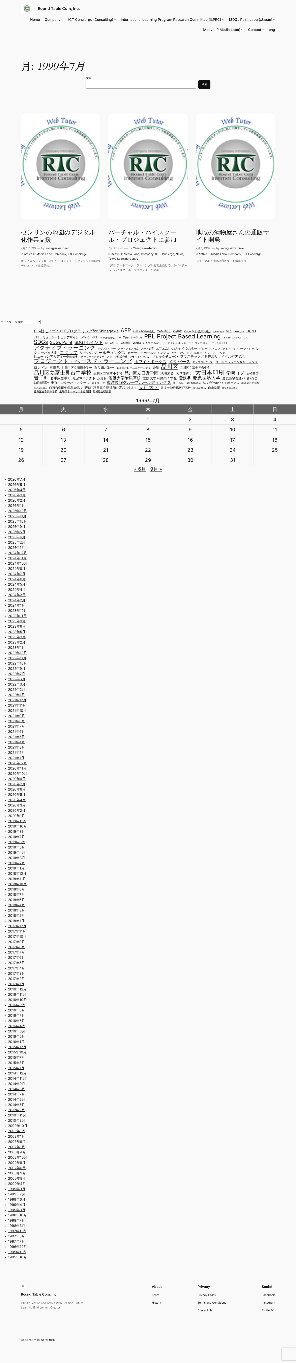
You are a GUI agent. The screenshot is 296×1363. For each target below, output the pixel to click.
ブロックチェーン (165, 356)
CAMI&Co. (164, 331)
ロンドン (41, 367)
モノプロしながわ (203, 362)
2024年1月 (16, 605)
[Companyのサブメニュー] (62, 20)
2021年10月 (17, 711)
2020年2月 (16, 811)
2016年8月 (16, 1010)
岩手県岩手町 (60, 378)
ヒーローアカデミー (93, 357)
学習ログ (235, 373)
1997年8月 (16, 1236)
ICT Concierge (77, 254)
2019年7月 (16, 837)
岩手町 (41, 377)
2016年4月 (16, 1026)
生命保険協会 (40, 388)
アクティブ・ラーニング (64, 347)
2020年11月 (17, 768)
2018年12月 (17, 874)
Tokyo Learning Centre (123, 258)
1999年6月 (16, 1199)
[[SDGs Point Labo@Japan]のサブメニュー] (274, 20)
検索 (88, 78)
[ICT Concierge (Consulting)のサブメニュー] (115, 20)
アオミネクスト (220, 343)
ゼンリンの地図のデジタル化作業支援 (58, 236)
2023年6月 (17, 626)
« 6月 (140, 469)
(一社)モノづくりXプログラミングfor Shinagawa (76, 331)
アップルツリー (106, 349)
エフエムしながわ (168, 348)
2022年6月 (16, 679)
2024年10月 (17, 563)
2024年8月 (16, 569)
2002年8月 (16, 1163)
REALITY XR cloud (232, 338)
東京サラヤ (98, 383)
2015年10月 (17, 1052)
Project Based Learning (189, 336)
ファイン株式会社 (117, 357)
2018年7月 (16, 895)
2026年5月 (16, 485)
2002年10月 (17, 1157)
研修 (87, 387)
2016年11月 (17, 994)
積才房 (132, 388)
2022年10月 (17, 663)
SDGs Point (61, 342)
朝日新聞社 (41, 382)
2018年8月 (16, 889)
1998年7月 (16, 1220)
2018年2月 (16, 916)
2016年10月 (17, 1000)
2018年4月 (16, 905)
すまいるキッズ (177, 343)
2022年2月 (16, 690)
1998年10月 (17, 1215)
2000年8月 (17, 1178)
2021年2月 (16, 753)
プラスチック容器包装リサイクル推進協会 (212, 356)
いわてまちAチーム (154, 343)
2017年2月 (16, 979)
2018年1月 (16, 921)
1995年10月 (17, 1257)
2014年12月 (17, 1073)
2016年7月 (16, 1015)
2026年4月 (17, 490)
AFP (126, 330)
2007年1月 (16, 1147)
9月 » (156, 469)
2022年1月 (16, 695)
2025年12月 (17, 511)
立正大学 (149, 387)
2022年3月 (16, 684)
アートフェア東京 (128, 349)
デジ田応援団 (194, 353)
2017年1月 (16, 984)
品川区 (169, 367)
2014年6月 (16, 1099)
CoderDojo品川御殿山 (197, 331)
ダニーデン (177, 353)
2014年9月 (16, 1084)
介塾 (156, 367)
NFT (94, 337)
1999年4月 (16, 1205)
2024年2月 (16, 600)
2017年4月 (16, 968)
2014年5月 (16, 1105)
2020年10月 (17, 774)
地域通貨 (167, 373)
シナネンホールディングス (102, 353)
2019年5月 (16, 847)
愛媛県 (184, 378)
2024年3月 (17, 595)
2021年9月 (16, 716)
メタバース (179, 362)
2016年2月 (16, 1036)
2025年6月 (16, 532)
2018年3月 (16, 910)
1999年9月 (16, 1189)
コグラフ (69, 352)
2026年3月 (17, 495)
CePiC (177, 331)
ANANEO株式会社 (144, 331)
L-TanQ (85, 337)
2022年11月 (17, 658)
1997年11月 (17, 1231)
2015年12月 (17, 1047)
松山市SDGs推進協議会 (187, 383)
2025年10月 (17, 521)
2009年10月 (17, 1126)
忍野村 (102, 378)
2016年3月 (16, 1031)
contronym (218, 332)
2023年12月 (17, 611)
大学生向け (184, 373)
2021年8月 (16, 721)
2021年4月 (16, 742)
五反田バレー (104, 367)
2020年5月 (16, 795)
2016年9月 (16, 1005)
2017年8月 (16, 947)
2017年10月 (17, 937)
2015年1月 (16, 1068)
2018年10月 (17, 884)
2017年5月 (16, 963)
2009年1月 (16, 1131)
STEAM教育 (123, 343)
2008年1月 (16, 1136)
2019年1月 (16, 868)
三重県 (55, 367)
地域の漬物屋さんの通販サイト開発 (232, 236)
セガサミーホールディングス (148, 352)
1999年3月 (16, 1210)
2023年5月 (16, 632)
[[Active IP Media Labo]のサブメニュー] (242, 30)
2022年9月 (16, 669)
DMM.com (239, 332)
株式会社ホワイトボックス (221, 382)
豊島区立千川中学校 (45, 391)
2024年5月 (16, 584)
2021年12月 (17, 700)
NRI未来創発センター (110, 338)
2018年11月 (17, 879)
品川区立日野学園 (141, 373)
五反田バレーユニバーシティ (134, 368)
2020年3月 (17, 805)
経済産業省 (199, 388)
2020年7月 (16, 784)
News (179, 254)
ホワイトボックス (150, 362)
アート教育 (147, 349)
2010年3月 (16, 1120)
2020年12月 (17, 763)
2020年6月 (17, 789)
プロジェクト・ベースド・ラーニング (83, 361)
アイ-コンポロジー (199, 343)
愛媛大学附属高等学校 (160, 378)
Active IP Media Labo (38, 254)
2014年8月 (16, 1089)
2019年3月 (16, 858)
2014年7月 (16, 1094)
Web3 (137, 342)
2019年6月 (16, 842)
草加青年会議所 (230, 388)
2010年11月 (17, 1115)
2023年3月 (17, 637)
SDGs (41, 342)
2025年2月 (16, 542)
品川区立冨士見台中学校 (62, 372)
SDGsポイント (89, 342)
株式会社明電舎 (250, 383)
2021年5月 (16, 737)
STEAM (109, 343)
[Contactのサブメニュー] (263, 30)
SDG (245, 338)
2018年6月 (16, 900)
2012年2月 (16, 1110)
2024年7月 (16, 574)
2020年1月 (16, 816)
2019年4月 (16, 853)
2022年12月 (17, 653)
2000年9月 (17, 1173)
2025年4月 (16, 537)
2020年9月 (17, 779)
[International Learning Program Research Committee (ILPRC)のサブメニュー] (223, 20)
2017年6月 (16, 958)
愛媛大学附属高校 (125, 378)
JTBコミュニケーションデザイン (56, 337)
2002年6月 (17, 1168)
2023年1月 (16, 648)
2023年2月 (16, 642)
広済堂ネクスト (84, 378)
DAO (229, 331)
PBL (149, 336)
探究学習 (252, 378)
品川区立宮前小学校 (107, 373)
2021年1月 (16, 758)
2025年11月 (17, 516)
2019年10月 (17, 826)
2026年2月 (16, 500)
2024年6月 (17, 579)
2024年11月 (17, 558)
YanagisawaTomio (57, 248)
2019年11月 (17, 821)
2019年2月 (16, 863)
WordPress (47, 1339)
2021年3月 (16, 747)
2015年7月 (16, 1057)
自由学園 (214, 388)
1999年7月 (16, 1194)
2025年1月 (16, 548)
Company (60, 254)
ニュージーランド (214, 353)
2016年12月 (17, 989)
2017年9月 (16, 942)
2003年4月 (17, 1152)
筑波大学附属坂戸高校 (176, 388)
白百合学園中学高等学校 (65, 388)
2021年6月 (16, 732)
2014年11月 (17, 1078)
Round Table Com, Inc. (59, 8)
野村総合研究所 (102, 391)
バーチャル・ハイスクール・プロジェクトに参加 (142, 236)
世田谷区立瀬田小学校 (77, 367)
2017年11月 (17, 931)
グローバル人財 (46, 352)
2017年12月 (17, 926)
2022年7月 (16, 674)
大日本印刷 (209, 373)
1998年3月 (16, 1226)
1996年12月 (17, 1247)
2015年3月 (16, 1063)
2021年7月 (16, 726)
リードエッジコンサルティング (236, 362)
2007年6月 (17, 1142)
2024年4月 (17, 590)
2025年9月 (16, 527)
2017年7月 (16, 952)
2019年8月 (16, 832)
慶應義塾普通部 (233, 378)
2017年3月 (16, 973)
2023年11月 (17, 616)
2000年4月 (17, 1184)
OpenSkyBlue (132, 337)
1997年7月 (16, 1241)
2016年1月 (16, 1042)
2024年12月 (17, 553)
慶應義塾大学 (206, 377)
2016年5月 (16, 1021)
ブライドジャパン (139, 357)
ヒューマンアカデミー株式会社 (56, 356)
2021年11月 (17, 705)
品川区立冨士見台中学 (195, 367)
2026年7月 (16, 479)
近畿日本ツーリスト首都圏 (75, 391)
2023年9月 (17, 621)
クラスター (189, 348)
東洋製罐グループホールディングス (139, 382)
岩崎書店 (252, 373)
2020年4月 (17, 800)
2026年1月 (16, 506)
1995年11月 (17, 1252)
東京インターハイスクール (70, 382)
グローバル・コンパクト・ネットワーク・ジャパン (229, 349)
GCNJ (251, 331)
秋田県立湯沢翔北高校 (109, 387)
